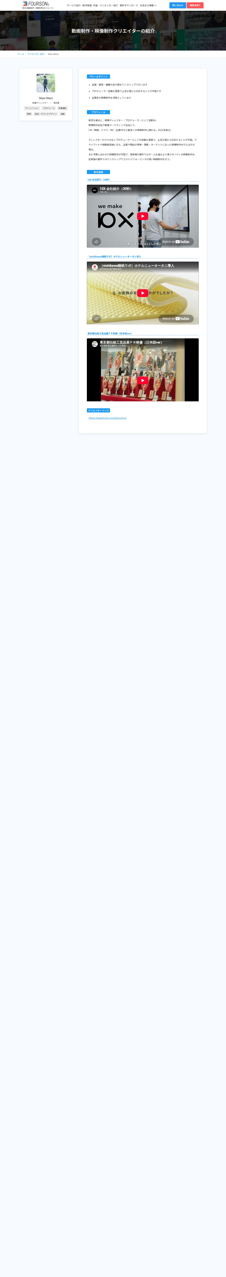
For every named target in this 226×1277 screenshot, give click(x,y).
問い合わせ (177, 5)
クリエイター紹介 (109, 5)
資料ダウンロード (129, 5)
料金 (95, 5)
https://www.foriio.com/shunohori (108, 418)
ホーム (21, 54)
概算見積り (195, 5)
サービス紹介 (74, 5)
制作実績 (87, 5)
